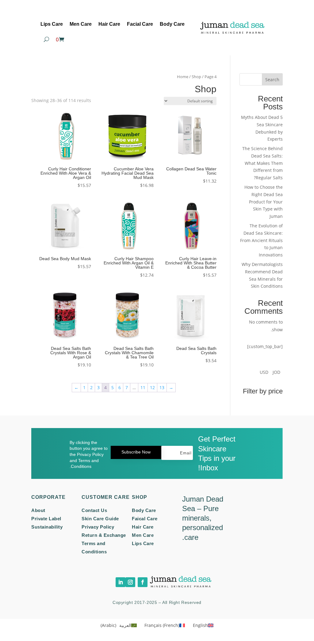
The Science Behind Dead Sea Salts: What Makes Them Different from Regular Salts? (262, 163)
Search (272, 79)
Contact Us (94, 510)
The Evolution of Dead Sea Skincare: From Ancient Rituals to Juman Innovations (261, 240)
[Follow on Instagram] (130, 582)
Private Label (46, 518)
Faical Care (145, 518)
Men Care (81, 24)
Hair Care (109, 24)
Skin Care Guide (100, 518)
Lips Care (51, 24)
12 (152, 387)
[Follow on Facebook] (142, 582)
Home (182, 76)
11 (142, 387)
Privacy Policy (98, 526)
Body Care (172, 24)
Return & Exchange (104, 535)
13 (161, 387)
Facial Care (140, 24)
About (38, 510)
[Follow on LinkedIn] (120, 582)
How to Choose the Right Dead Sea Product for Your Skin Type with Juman (263, 201)
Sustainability (47, 526)
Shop (196, 76)
